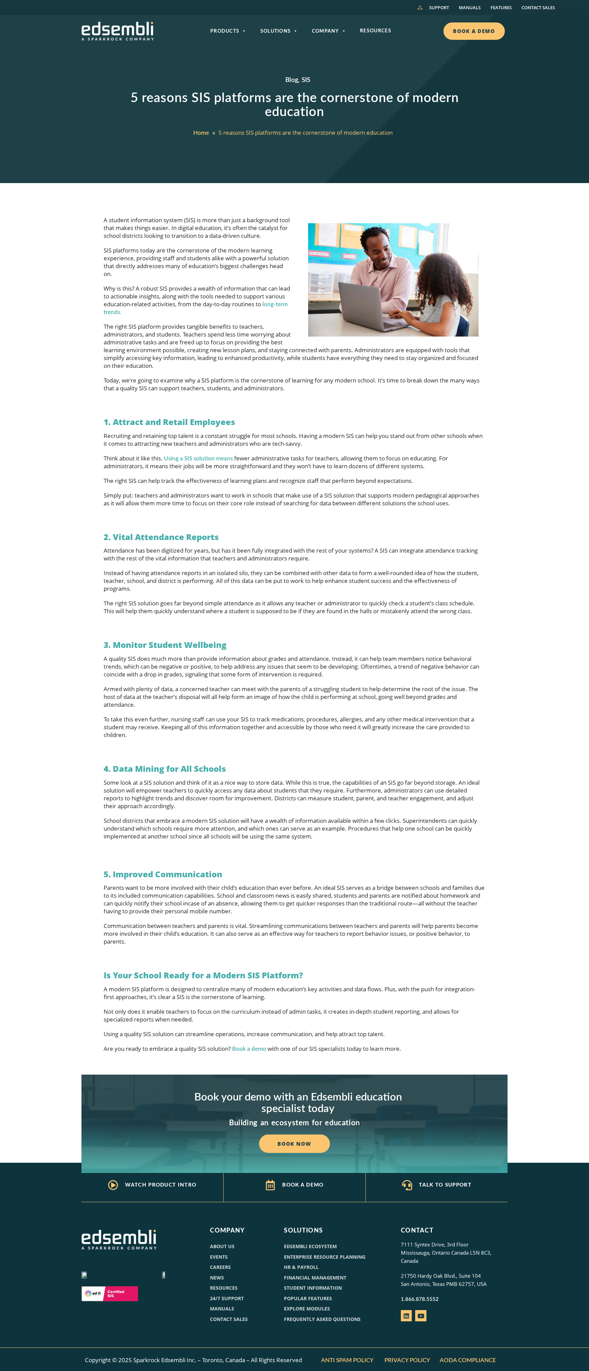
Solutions (275, 31)
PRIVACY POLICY (407, 1360)
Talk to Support (445, 1185)
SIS (306, 80)
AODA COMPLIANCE (468, 1360)
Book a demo (249, 1049)
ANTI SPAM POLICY (347, 1360)
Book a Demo (302, 1185)
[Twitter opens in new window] (420, 1315)
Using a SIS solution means (198, 458)
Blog (291, 80)
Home (201, 133)
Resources (375, 31)
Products (224, 31)
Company (325, 31)
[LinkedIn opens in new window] (406, 1315)
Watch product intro (160, 1185)
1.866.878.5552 (420, 1299)
